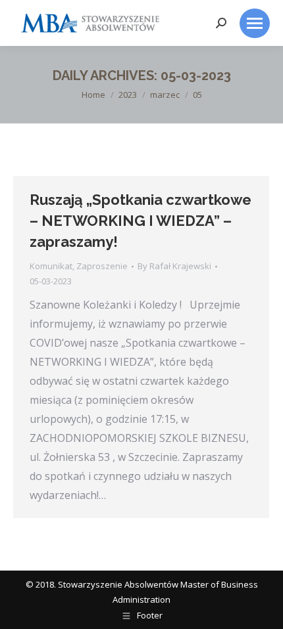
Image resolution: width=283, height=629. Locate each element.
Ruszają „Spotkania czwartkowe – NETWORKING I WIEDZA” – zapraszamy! (140, 220)
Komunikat (51, 266)
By (174, 266)
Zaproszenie (102, 266)
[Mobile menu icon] (255, 23)
